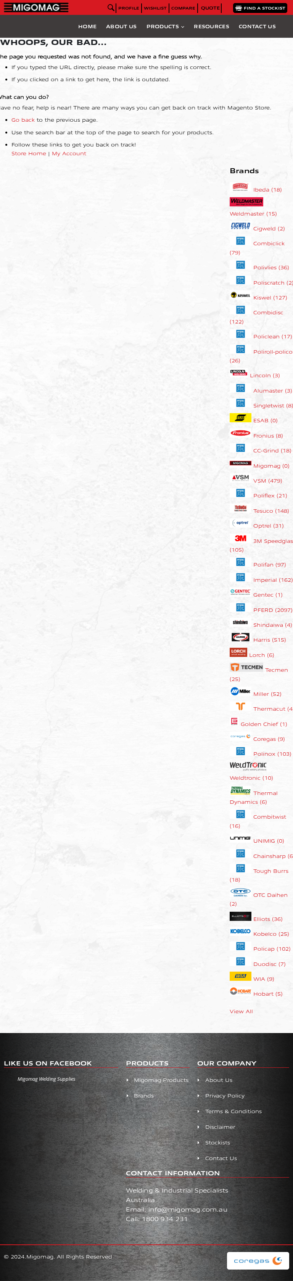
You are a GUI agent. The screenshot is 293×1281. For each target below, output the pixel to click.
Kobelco (271, 933)
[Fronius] (242, 435)
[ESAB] (242, 420)
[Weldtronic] (248, 769)
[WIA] (242, 978)
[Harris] (242, 639)
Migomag (271, 465)
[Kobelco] (242, 933)
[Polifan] (242, 564)
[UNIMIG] (242, 840)
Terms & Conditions (233, 1111)
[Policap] (242, 948)
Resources (211, 26)
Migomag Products (161, 1080)
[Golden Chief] (235, 724)
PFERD (273, 610)
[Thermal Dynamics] (242, 793)
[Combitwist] (242, 816)
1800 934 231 (165, 1218)
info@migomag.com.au (187, 1209)
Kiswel (270, 297)
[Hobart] (242, 993)
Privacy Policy (225, 1095)
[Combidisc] (242, 312)
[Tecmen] (248, 669)
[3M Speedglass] (242, 541)
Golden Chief (264, 724)
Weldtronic (251, 777)
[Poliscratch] (242, 282)
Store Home (28, 153)
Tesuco (271, 510)
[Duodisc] (242, 964)
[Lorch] (240, 655)
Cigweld (269, 228)
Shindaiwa (272, 624)
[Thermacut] (242, 708)
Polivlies (271, 267)
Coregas (269, 738)
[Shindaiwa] (242, 624)
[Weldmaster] (246, 204)
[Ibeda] (242, 189)
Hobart (268, 993)
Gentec (268, 594)
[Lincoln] (240, 375)
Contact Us (257, 26)
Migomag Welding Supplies (47, 1078)
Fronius (268, 435)
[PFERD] (242, 610)
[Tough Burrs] (242, 870)
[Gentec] (242, 594)
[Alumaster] (242, 390)
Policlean (272, 336)
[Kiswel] (242, 297)
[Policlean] (242, 336)
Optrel (268, 525)
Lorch (261, 655)
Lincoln (265, 375)
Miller (267, 693)
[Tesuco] (242, 510)
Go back (23, 119)
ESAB (265, 420)
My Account (69, 153)
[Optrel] (242, 525)
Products (162, 26)
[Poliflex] (242, 495)
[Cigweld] (242, 228)
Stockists (217, 1142)
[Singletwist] (242, 405)
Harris (269, 639)
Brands (144, 1095)
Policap (272, 948)
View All (241, 1011)
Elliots (268, 919)
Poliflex (270, 495)
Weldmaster (253, 213)
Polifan (269, 564)
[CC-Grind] (242, 450)
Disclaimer (220, 1126)
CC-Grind (272, 450)
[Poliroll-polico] (242, 351)
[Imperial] (242, 579)
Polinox (272, 753)
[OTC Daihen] (242, 895)
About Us (121, 26)
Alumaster (272, 390)
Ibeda (267, 189)
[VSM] (242, 480)
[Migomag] (242, 465)
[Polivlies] (242, 267)
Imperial (273, 579)
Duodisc (269, 964)
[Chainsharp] (242, 856)
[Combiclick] (242, 243)
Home (87, 26)
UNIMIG (268, 840)
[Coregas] (242, 738)
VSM (267, 480)
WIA (263, 978)
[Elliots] (242, 919)
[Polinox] (242, 753)
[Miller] (242, 693)
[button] (155, 8)
